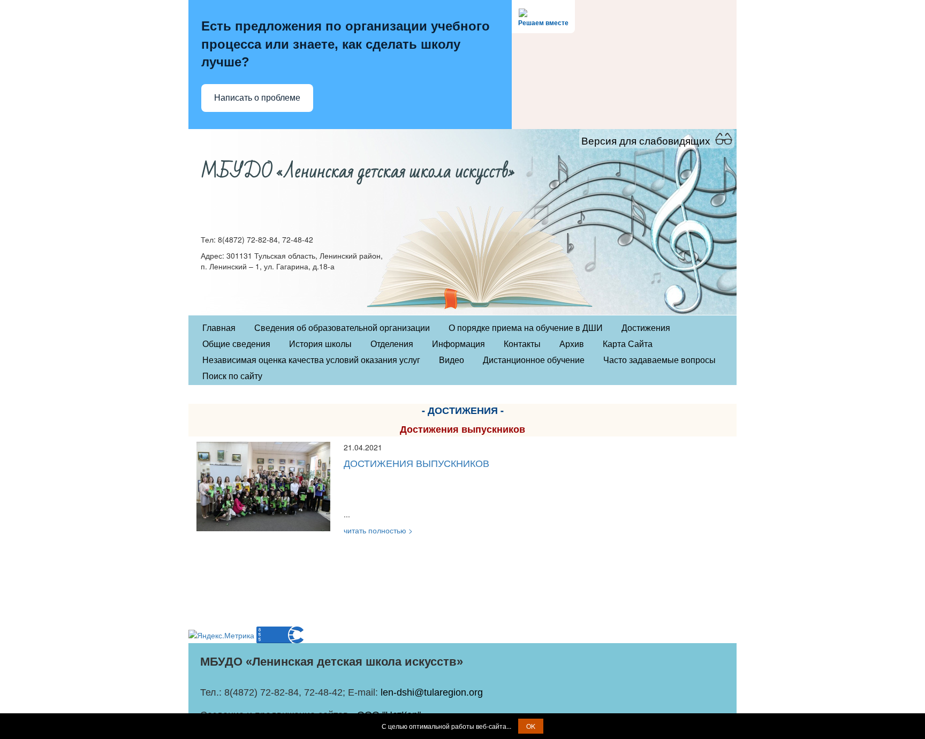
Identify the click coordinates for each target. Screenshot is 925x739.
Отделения (391, 344)
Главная (219, 328)
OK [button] (530, 725)
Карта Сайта (628, 344)
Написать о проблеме (257, 97)
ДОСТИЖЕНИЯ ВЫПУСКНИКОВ (416, 463)
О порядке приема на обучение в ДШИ (526, 328)
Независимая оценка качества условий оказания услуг (311, 360)
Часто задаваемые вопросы (659, 360)
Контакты (522, 344)
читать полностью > (378, 530)
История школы (320, 344)
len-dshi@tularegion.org (432, 692)
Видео (451, 360)
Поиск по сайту (232, 376)
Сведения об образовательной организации (342, 328)
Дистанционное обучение (534, 360)
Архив (571, 344)
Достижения (645, 328)
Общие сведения (236, 344)
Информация (458, 344)
